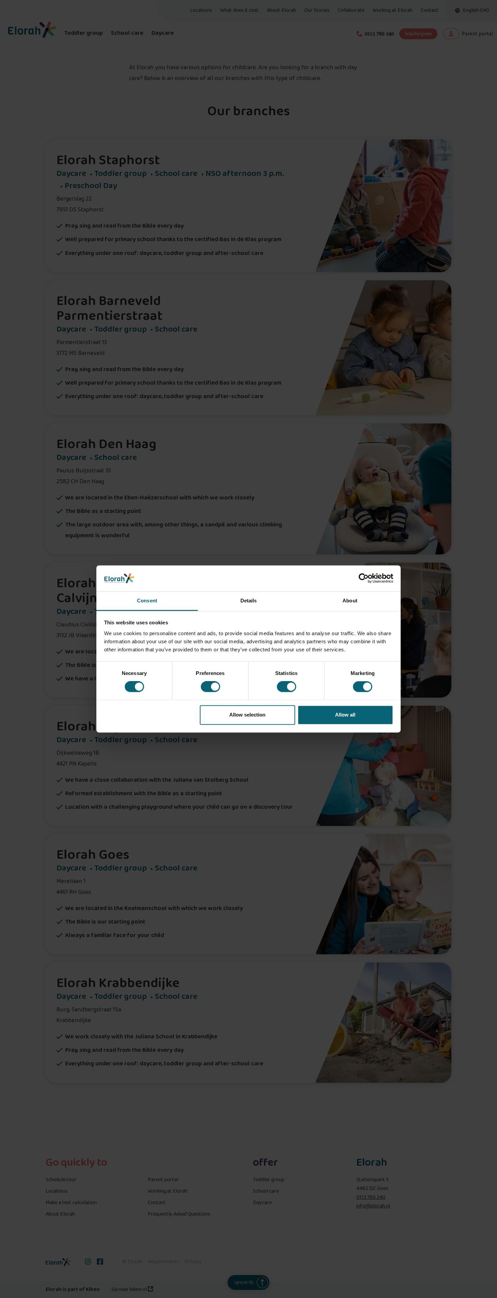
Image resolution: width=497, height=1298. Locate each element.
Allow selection (247, 715)
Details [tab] (248, 600)
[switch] (210, 686)
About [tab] (349, 600)
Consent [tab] (147, 600)
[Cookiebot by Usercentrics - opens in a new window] (363, 578)
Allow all (345, 715)
